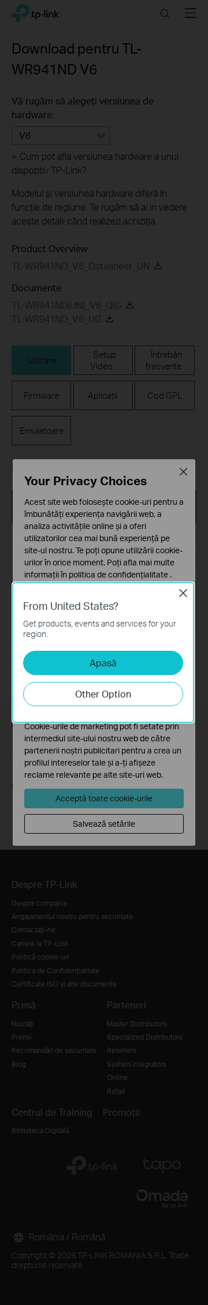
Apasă (103, 663)
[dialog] (104, 652)
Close (183, 593)
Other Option (103, 694)
